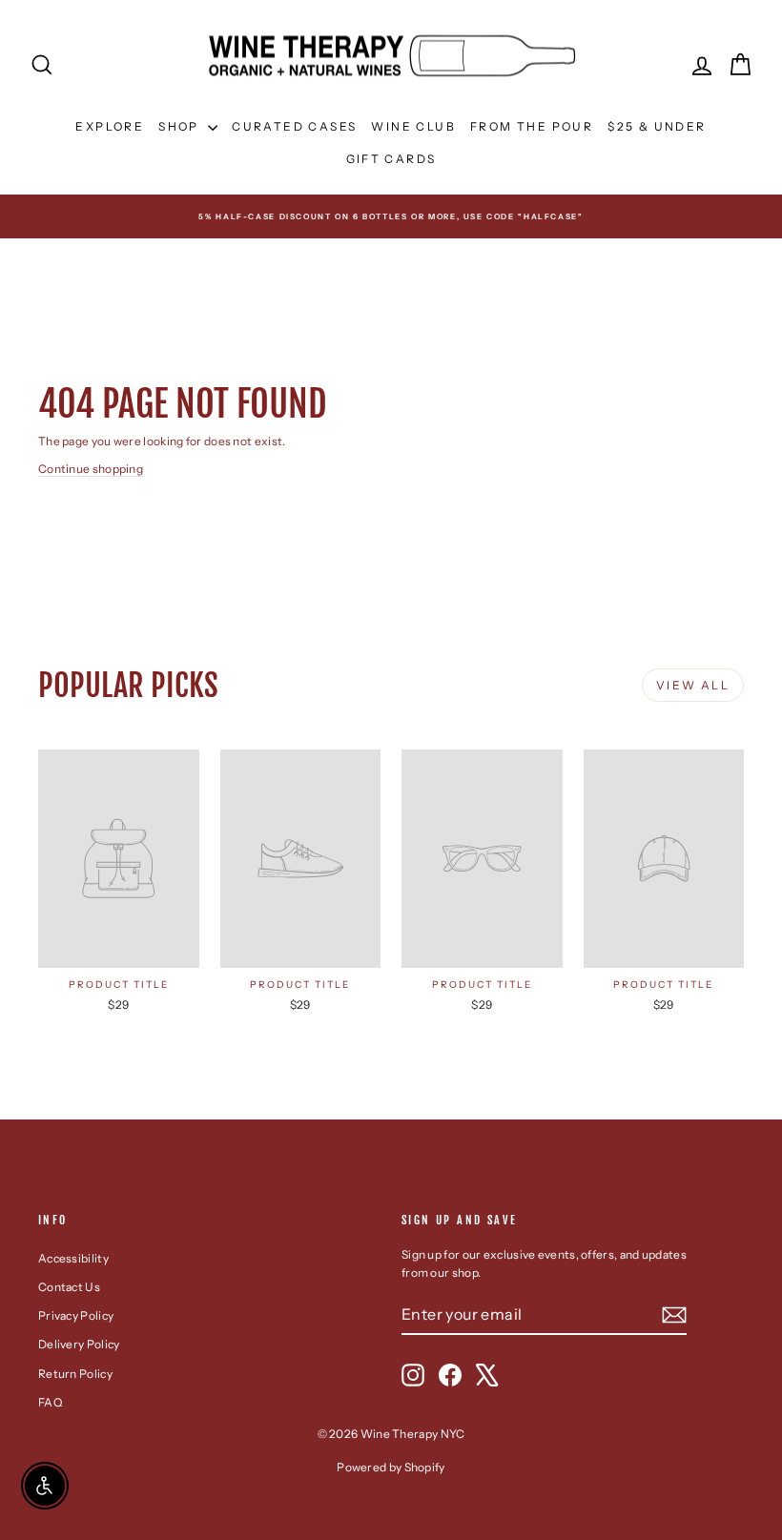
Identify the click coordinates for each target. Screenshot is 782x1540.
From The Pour (531, 126)
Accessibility (73, 1258)
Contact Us (69, 1287)
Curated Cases (294, 126)
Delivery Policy (79, 1344)
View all (693, 685)
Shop (180, 126)
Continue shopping (90, 469)
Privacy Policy (75, 1315)
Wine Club (413, 126)
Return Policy (75, 1373)
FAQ (50, 1402)
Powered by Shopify (390, 1467)
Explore (109, 126)
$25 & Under (656, 126)
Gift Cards (391, 159)
